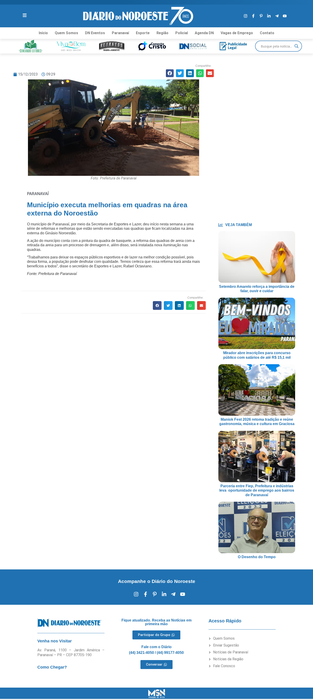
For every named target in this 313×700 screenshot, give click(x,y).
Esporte (143, 33)
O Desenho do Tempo (257, 557)
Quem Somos (66, 33)
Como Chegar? (52, 667)
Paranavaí (120, 33)
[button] (170, 73)
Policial (181, 33)
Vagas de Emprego (237, 33)
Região (162, 33)
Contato (267, 33)
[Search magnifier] (296, 46)
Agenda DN (204, 33)
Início (43, 33)
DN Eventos (95, 33)
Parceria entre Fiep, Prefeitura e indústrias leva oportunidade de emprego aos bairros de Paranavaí (256, 490)
